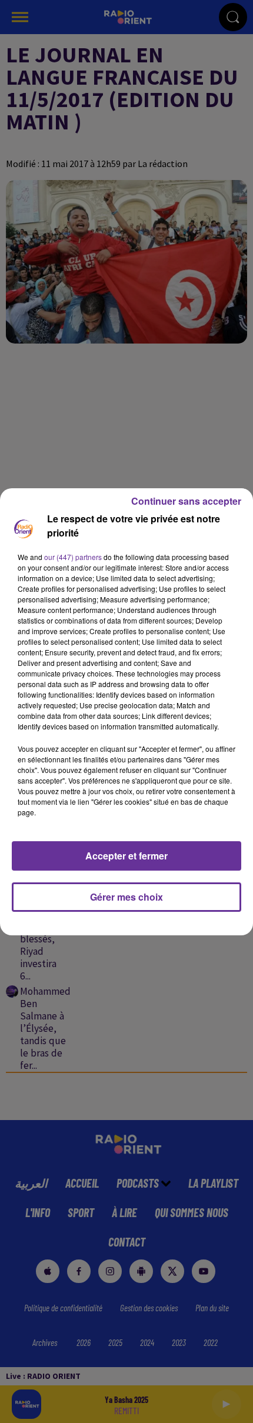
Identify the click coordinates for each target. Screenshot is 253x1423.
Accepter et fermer (126, 855)
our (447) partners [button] (73, 557)
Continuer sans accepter (186, 501)
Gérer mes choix (126, 897)
